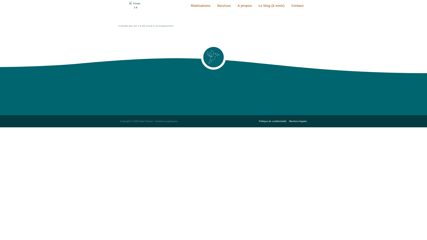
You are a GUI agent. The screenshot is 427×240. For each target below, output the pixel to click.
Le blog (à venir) (272, 6)
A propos (245, 6)
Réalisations (200, 6)
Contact (297, 6)
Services (224, 6)
